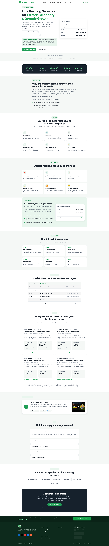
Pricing (59, 2)
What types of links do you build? (40, 446)
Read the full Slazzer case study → (31, 379)
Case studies (52, 2)
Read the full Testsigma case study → (32, 352)
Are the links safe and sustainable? (40, 440)
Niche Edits (66, 479)
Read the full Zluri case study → (64, 352)
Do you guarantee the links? (38, 457)
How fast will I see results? (38, 451)
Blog (58, 532)
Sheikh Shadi (27, 2)
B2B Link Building (45, 479)
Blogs (70, 2)
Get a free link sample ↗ (29, 49)
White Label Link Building (46, 538)
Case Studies (60, 527)
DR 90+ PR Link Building (45, 536)
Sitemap (89, 543)
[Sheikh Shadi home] (28, 526)
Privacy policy (75, 543)
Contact (59, 534)
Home (44, 2)
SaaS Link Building (32, 479)
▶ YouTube (43, 410)
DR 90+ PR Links (77, 479)
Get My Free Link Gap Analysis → (82, 518)
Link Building (43, 531)
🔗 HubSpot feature (35, 410)
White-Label (54, 483)
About (64, 2)
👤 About (49, 410)
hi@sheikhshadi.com (80, 527)
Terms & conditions (82, 543)
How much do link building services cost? (42, 431)
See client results (43, 49)
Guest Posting (56, 479)
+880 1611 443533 (79, 529)
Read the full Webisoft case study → (65, 379)
